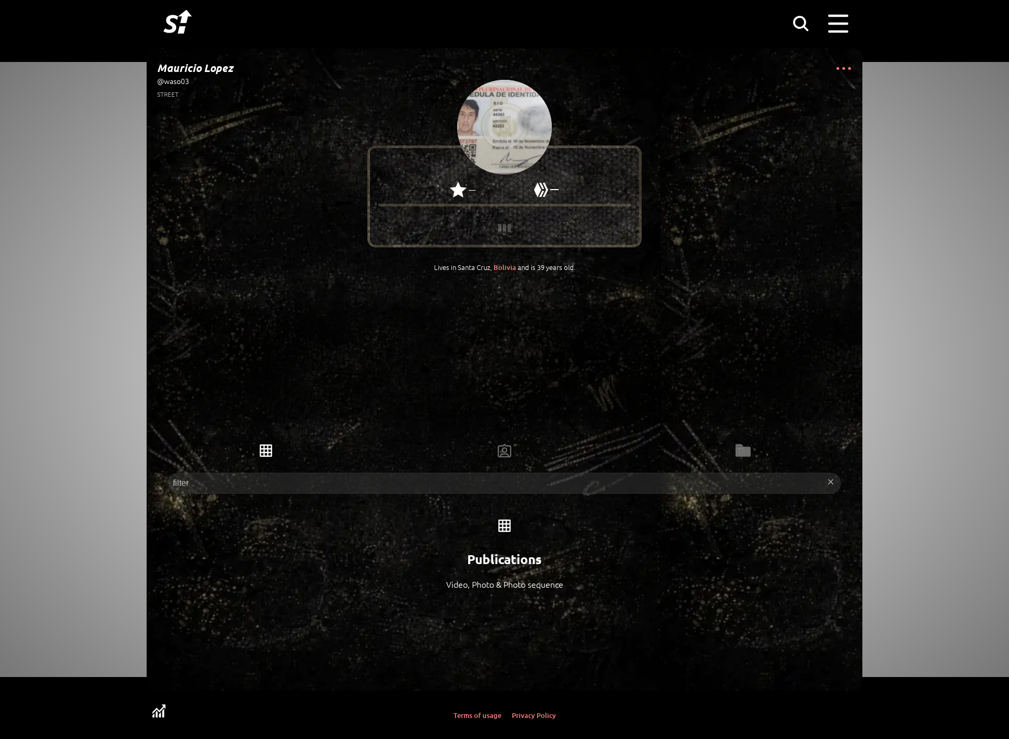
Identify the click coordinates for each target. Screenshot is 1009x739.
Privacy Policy (534, 715)
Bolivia (504, 267)
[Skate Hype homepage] (177, 39)
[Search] (800, 23)
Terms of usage (477, 715)
